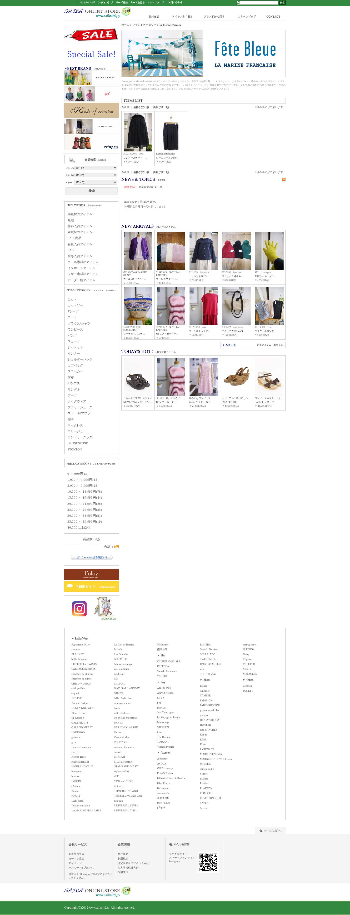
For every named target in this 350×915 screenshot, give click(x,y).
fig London (77, 717)
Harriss (75, 751)
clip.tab (75, 693)
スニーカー (75, 371)
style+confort (121, 771)
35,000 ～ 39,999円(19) (84, 521)
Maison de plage (123, 664)
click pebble (78, 688)
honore (75, 776)
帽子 (71, 419)
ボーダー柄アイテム (81, 280)
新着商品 (154, 16)
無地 (71, 220)
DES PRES (77, 698)
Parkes (117, 732)
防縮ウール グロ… (265, 276)
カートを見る (76, 858)
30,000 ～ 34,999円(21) (84, 515)
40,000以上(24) (78, 527)
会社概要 (123, 853)
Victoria (247, 668)
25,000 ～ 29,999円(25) (84, 509)
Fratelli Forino (165, 773)
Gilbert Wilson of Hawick (171, 778)
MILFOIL (119, 683)
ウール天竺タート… (167, 279)
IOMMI (161, 707)
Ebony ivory (78, 712)
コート (72, 317)
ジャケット (75, 347)
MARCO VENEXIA (211, 754)
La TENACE (207, 749)
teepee (160, 731)
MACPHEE (120, 659)
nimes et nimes (122, 703)
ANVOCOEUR (165, 692)
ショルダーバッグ (80, 359)
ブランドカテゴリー (144, 24)
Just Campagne (165, 712)
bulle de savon (79, 659)
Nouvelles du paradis (125, 717)
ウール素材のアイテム (83, 262)
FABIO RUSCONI (210, 705)
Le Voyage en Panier (168, 717)
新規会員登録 (76, 853)
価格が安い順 (141, 107)
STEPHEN (163, 727)
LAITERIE (77, 800)
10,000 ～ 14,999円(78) (84, 491)
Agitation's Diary (80, 644)
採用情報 (123, 872)
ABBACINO (164, 688)
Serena (203, 807)
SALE (71, 250)
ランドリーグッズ (80, 437)
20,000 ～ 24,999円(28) (84, 503)
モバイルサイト (178, 853)
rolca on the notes (124, 746)
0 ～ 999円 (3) (77, 473)
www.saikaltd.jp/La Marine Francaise (97, 12)
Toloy (246, 654)
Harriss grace (78, 756)
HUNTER (205, 724)
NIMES (118, 693)
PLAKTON (206, 788)
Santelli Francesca (167, 671)
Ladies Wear (81, 638)
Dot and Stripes (79, 703)
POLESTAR (120, 742)
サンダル (74, 389)
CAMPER (205, 695)
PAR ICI (118, 722)
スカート (74, 341)
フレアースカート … (135, 157)
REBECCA (163, 666)
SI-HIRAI (119, 756)
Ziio (202, 668)
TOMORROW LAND (126, 791)
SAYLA (204, 802)
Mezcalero (205, 763)
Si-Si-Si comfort (123, 761)
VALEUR (162, 676)
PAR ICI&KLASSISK (126, 727)
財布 (71, 377)
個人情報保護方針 (128, 867)
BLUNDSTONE (78, 443)
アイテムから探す (181, 16)
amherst (75, 649)
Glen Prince (163, 783)
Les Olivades (121, 654)
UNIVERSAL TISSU (125, 810)
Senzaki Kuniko (209, 649)
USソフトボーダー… (167, 333)
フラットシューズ (80, 407)
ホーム (125, 24)
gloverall (76, 737)
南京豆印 (162, 649)
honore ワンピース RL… (201, 402)
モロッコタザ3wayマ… (234, 331)
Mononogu (163, 722)
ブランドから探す (214, 16)
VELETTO (249, 664)
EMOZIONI (206, 700)
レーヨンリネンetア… (167, 157)
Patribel (204, 783)
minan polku (207, 768)
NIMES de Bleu (123, 698)
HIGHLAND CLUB (82, 766)
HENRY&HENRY (210, 720)
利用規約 (123, 858)
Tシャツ (73, 311)
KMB (203, 739)
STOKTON (75, 449)
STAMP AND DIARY (126, 766)
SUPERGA (249, 649)
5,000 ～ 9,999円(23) (82, 485)
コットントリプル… (199, 276)
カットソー (75, 305)
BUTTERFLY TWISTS (84, 664)
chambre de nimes (81, 678)
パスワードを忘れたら (82, 867)
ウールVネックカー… (134, 279)
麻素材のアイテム (80, 232)
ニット (72, 299)
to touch (118, 786)
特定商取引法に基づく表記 (133, 863)
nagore (204, 773)
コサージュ (75, 431)
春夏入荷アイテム (80, 244)
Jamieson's (163, 792)
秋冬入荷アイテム (80, 256)
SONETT (248, 690)
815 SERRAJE (229, 402)
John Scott (163, 797)
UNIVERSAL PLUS (211, 664)
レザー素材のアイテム (83, 274)
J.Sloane (75, 786)
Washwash (162, 644)
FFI (159, 702)
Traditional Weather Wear (128, 795)
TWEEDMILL (208, 659)
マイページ (75, 863)
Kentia (75, 791)
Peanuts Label (122, 737)
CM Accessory (165, 768)
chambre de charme (82, 673)
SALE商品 (74, 238)
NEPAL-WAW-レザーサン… (137, 402)
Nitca (117, 707)
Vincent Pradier (165, 746)
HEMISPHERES (80, 761)
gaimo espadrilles (209, 710)
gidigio (204, 715)
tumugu (118, 800)
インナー (74, 353)
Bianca (203, 685)
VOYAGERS (250, 673)
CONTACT (274, 16)
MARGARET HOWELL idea (216, 759)
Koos (203, 744)
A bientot (162, 758)
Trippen (247, 659)
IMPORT (76, 781)
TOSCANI (163, 741)
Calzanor (205, 690)
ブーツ (72, 395)
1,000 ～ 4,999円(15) (82, 479)
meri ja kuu (163, 802)
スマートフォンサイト (182, 857)
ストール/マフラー (80, 413)
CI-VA (160, 697)
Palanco (204, 778)
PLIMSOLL (206, 793)
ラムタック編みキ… (232, 276)
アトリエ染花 (208, 673)
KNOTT (75, 795)
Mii (116, 678)
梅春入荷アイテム (80, 226)
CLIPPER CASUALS (168, 661)
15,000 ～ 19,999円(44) (84, 497)
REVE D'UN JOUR (210, 798)
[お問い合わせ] (175, 2)
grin (73, 742)
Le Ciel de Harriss (124, 644)
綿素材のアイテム (80, 214)
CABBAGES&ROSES (83, 668)
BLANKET (77, 654)
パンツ (72, 335)
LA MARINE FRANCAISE (86, 810)
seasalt (117, 751)
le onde (118, 649)
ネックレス (75, 425)
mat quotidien (122, 668)
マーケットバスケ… (134, 333)
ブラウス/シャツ (79, 323)
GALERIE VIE (79, 722)
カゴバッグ (75, 365)
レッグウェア (77, 401)
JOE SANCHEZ (208, 729)
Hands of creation (81, 746)
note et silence (122, 712)
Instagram (174, 861)
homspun (76, 771)
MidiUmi (119, 673)
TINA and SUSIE (123, 781)
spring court (249, 644)
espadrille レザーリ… (265, 402)
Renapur (247, 685)
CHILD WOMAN (81, 683)
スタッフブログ (246, 16)
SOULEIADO (207, 654)
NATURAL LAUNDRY (127, 688)
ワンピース (75, 329)
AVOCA (161, 763)
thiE (116, 776)
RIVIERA (205, 644)
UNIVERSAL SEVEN (126, 805)
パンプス (74, 383)
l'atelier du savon (80, 805)
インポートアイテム (81, 268)
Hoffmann (163, 787)
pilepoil (161, 807)
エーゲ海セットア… (199, 331)
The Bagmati (164, 736)
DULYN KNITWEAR (83, 707)
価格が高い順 (161, 107)
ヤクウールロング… (265, 331)
